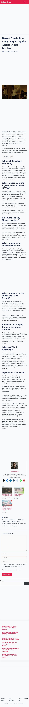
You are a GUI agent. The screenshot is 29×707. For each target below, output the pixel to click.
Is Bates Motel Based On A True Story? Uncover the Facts (18, 495)
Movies (6, 517)
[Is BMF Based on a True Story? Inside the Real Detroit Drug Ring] (7, 491)
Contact (26, 698)
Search (2, 581)
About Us (20, 699)
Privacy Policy (3, 699)
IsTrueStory (22, 703)
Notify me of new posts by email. (12, 570)
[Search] (26, 583)
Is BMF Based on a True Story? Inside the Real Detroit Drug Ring (7, 495)
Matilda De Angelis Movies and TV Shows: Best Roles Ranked (9, 656)
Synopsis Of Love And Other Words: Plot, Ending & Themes (10, 638)
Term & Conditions (11, 699)
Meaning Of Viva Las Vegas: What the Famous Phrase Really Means (10, 634)
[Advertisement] (14, 18)
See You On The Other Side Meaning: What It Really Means (9, 644)
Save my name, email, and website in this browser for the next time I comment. (15, 565)
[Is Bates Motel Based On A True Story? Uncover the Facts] (19, 491)
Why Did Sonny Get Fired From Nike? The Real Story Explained (10, 650)
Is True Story (6, 2)
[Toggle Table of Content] (11, 157)
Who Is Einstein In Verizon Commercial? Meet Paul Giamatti (9, 628)
